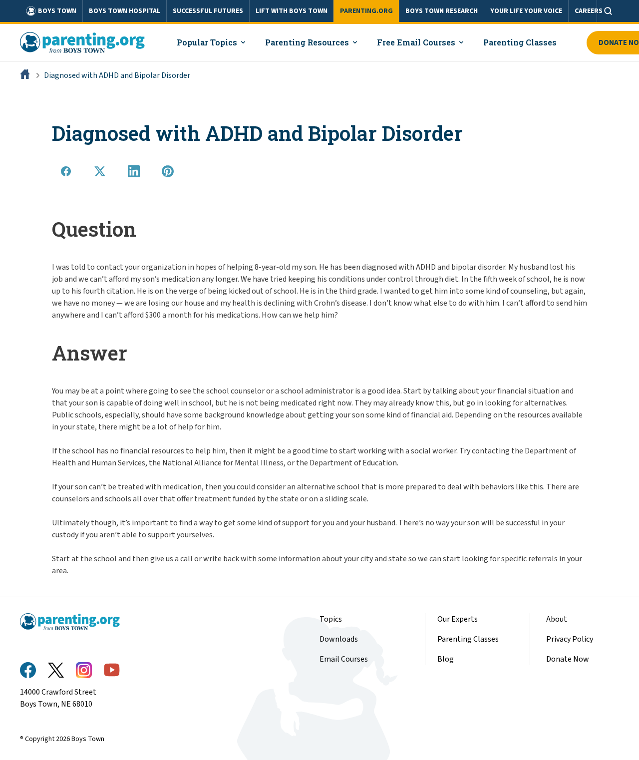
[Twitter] (56, 670)
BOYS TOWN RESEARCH (441, 11)
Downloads (339, 639)
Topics (331, 619)
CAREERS (589, 11)
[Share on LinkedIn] (134, 171)
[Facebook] (28, 670)
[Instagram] (84, 670)
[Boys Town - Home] (82, 42)
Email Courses (344, 659)
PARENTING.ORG (366, 11)
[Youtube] (112, 670)
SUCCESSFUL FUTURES (208, 11)
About (556, 619)
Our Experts (457, 619)
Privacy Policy (569, 639)
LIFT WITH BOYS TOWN (291, 11)
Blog (445, 659)
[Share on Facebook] (66, 171)
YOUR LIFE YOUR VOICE (526, 11)
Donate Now (567, 659)
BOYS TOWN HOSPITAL (124, 11)
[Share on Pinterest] (168, 171)
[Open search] (608, 11)
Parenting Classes (468, 639)
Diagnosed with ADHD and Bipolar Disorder (117, 75)
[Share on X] (100, 171)
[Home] (26, 75)
